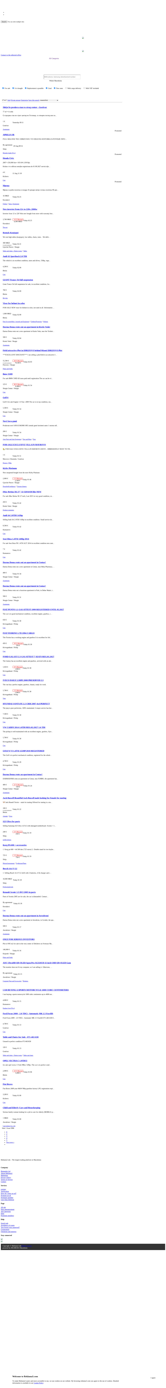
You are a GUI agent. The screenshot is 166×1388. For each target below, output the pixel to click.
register (3, 1189)
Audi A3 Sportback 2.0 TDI (15, 256)
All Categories (6, 1211)
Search (4, 22)
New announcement (7, 1209)
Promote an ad (6, 1195)
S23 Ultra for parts (11, 821)
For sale (7, 88)
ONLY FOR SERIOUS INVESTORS (19, 939)
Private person (15, 100)
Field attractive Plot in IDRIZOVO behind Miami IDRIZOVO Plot (32, 350)
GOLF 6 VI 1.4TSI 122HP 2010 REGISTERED (23, 751)
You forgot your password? (10, 1227)
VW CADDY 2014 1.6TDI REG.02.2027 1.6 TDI (24, 727)
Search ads (4, 1223)
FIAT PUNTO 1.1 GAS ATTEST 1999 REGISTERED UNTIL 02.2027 (33, 609)
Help (2, 1214)
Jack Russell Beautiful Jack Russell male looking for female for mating (34, 798)
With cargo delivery (74, 88)
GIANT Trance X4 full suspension (18, 280)
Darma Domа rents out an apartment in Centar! (24, 586)
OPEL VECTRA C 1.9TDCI (15, 1061)
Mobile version (26, 1246)
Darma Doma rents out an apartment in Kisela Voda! (26, 327)
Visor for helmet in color (14, 303)
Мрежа (6, 185)
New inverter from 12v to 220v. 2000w (20, 209)
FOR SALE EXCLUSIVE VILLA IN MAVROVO (24, 445)
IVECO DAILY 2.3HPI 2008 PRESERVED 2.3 (23, 680)
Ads (8, 100)
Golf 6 (5, 397)
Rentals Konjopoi (10, 233)
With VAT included (92, 88)
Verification (5, 1191)
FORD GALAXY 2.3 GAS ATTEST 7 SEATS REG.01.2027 (28, 656)
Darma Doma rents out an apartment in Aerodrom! (26, 916)
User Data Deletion (7, 1200)
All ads (3, 1207)
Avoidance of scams (7, 1225)
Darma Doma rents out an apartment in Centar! (24, 562)
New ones (59, 88)
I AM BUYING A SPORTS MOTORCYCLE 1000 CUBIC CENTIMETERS (36, 990)
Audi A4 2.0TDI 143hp (13, 515)
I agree (153, 1378)
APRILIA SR (8, 135)
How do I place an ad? (8, 1193)
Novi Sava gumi (10, 421)
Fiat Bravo (8, 1084)
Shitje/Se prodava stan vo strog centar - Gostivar (25, 107)
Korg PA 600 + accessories (15, 845)
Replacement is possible (35, 88)
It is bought (18, 88)
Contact (3, 1182)
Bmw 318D (8, 374)
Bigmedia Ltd (5, 1171)
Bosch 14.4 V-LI (10, 868)
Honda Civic (8, 158)
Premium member (7, 1198)
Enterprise (24, 100)
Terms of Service (7, 1180)
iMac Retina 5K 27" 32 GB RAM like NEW (22, 492)
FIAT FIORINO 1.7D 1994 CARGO (19, 633)
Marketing (4, 1175)
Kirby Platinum (10, 468)
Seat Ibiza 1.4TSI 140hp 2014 (16, 539)
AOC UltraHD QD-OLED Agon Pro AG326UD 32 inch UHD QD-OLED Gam (37, 963)
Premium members (7, 1216)
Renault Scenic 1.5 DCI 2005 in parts (19, 892)
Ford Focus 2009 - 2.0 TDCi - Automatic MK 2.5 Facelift (28, 1013)
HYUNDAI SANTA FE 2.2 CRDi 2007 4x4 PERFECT (26, 704)
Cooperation (5, 1229)
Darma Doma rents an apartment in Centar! (22, 774)
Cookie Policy (38, 1383)
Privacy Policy (6, 1177)
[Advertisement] (62, 94)
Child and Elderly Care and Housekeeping (21, 1108)
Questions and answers (8, 1232)
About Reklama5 (6, 1173)
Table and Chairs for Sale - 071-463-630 (21, 1037)
